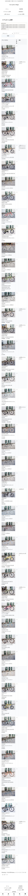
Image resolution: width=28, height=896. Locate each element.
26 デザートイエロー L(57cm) (7, 188)
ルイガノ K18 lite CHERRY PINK (8, 615)
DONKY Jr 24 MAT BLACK (20, 24)
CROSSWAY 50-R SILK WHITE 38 (8, 173)
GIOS (3, 383)
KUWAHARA (4, 645)
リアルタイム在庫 (7, 887)
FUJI (2, 580)
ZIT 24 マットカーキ (5, 867)
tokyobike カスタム (5, 761)
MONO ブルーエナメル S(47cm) (8, 799)
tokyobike (3, 120)
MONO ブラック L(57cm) (6, 452)
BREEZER (4, 367)
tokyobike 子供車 (5, 56)
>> (7, 874)
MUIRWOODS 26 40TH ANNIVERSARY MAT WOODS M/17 (7, 782)
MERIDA (3, 171)
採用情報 (14, 891)
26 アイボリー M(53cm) (6, 269)
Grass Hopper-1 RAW (6, 647)
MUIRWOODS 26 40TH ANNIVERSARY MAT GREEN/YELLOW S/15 (6, 287)
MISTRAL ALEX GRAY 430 (7, 385)
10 (25, 872)
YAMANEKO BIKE (5, 236)
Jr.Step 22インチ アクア (6, 631)
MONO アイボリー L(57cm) (7, 663)
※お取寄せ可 (21, 489)
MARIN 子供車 (12, 24)
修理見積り (20, 887)
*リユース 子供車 (5, 104)
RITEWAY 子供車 (5, 220)
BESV (3, 499)
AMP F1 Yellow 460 (5, 713)
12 (4, 874)
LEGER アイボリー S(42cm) (7, 518)
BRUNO (3, 88)
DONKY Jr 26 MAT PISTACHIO (8, 599)
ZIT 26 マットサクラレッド (7, 221)
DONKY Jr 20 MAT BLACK (20, 27)
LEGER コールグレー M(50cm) (7, 304)
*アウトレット (4, 483)
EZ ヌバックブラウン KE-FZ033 (8, 157)
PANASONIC (4, 155)
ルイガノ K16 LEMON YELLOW (8, 565)
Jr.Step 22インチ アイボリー (7, 679)
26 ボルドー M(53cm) (6, 533)
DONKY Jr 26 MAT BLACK (20, 26)
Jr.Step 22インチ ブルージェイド (8, 57)
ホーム (7, 886)
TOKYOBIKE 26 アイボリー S (7, 484)
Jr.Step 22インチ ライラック (7, 549)
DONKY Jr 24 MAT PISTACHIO (8, 337)
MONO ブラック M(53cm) (6, 468)
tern (2, 711)
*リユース (3, 399)
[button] (25, 449)
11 (2, 874)
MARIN (3, 284)
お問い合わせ (7, 889)
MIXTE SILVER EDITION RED (7, 89)
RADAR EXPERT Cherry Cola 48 (8, 369)
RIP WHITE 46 (4, 833)
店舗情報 (20, 886)
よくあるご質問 (20, 889)
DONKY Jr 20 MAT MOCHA (7, 320)
